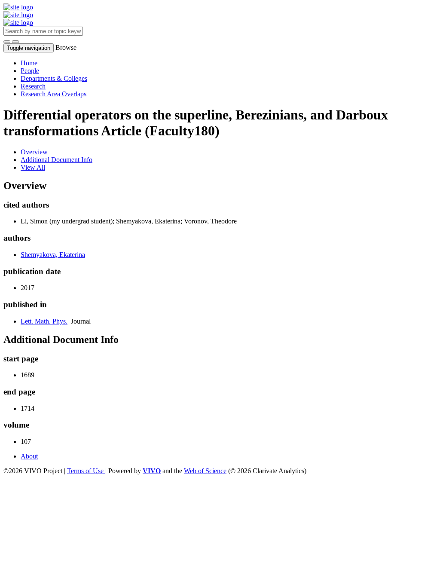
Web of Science (205, 470)
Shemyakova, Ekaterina (53, 254)
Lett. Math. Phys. (44, 321)
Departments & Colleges (54, 78)
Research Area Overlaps (53, 94)
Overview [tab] (34, 152)
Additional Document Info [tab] (56, 159)
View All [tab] (33, 167)
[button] (6, 41)
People (30, 70)
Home (29, 63)
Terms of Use (86, 470)
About (29, 456)
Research (33, 86)
